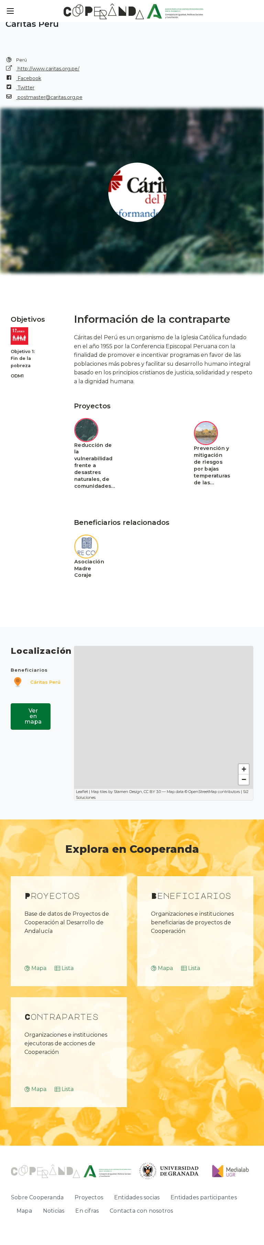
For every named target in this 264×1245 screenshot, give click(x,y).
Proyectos (89, 1197)
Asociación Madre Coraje (89, 569)
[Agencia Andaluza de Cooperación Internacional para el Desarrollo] (175, 10)
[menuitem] (37, 1197)
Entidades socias (137, 1197)
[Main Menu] (10, 11)
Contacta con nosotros (141, 1211)
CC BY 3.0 (152, 791)
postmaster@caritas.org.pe (49, 97)
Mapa (38, 968)
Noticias (54, 1211)
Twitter (25, 88)
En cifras (87, 1211)
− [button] (244, 779)
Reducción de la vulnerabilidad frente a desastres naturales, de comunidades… (94, 465)
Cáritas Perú (45, 682)
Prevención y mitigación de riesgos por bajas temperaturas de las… (212, 465)
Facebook (28, 78)
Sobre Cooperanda (37, 1197)
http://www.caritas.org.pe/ (47, 69)
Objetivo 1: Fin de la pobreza (23, 358)
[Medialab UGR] (228, 1170)
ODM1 (17, 375)
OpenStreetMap (202, 791)
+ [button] (244, 769)
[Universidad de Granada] (169, 1170)
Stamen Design (128, 791)
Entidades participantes (203, 1197)
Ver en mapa (33, 716)
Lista (68, 968)
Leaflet (82, 791)
